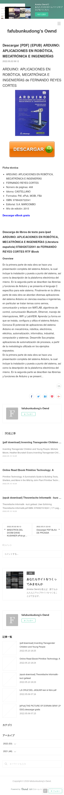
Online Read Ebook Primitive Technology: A (28, 470)
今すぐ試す (41, 14)
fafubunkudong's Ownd (32, 31)
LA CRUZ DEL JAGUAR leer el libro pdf (38, 689)
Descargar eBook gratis (16, 215)
